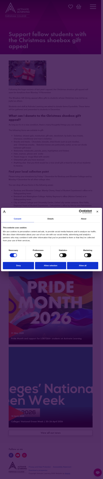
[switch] (38, 255)
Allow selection (50, 265)
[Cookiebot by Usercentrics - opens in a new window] (81, 211)
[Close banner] (97, 211)
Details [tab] (50, 219)
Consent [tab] (17, 219)
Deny (18, 265)
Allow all (82, 265)
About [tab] (83, 219)
